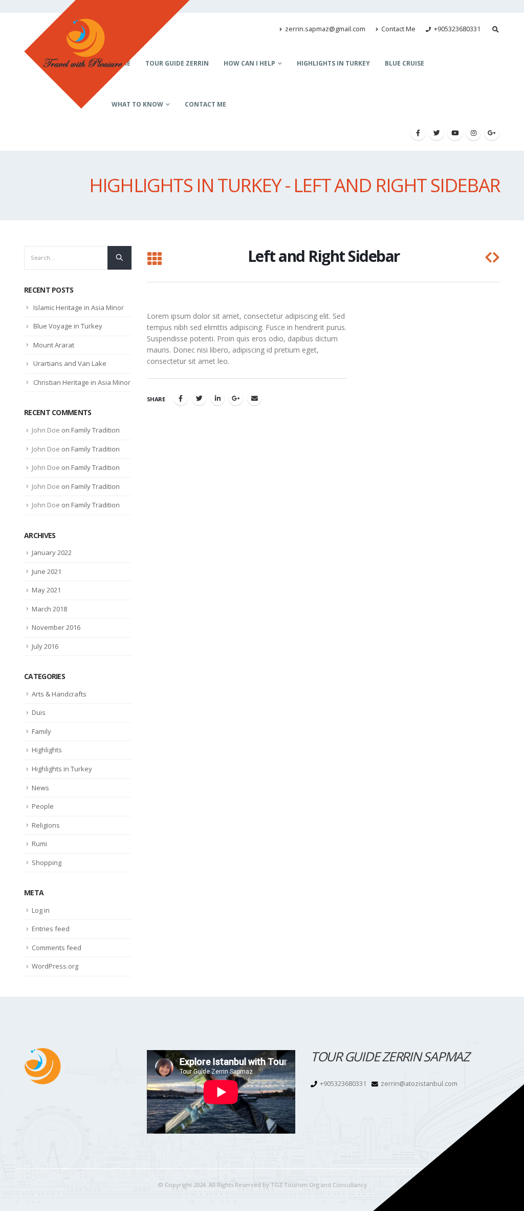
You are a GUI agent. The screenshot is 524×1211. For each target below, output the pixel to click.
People (43, 806)
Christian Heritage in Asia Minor (81, 382)
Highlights (47, 749)
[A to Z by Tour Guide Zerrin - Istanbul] (107, 54)
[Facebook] (418, 132)
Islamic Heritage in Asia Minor (78, 307)
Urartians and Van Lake (69, 363)
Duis (39, 712)
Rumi (39, 843)
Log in (41, 910)
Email (254, 398)
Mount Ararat (53, 345)
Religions (46, 825)
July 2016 (45, 646)
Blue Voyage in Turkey (67, 326)
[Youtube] (455, 132)
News (40, 787)
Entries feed (51, 928)
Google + (236, 398)
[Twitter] (436, 132)
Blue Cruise (404, 63)
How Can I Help (249, 63)
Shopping (46, 862)
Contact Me (398, 29)
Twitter (199, 398)
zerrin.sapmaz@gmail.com (325, 29)
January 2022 (52, 552)
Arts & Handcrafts (59, 694)
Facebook (180, 398)
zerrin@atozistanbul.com (419, 1083)
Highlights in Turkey (333, 63)
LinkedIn (217, 398)
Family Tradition (95, 430)
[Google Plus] (491, 132)
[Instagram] (473, 132)
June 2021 (46, 571)
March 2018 (49, 608)
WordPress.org (55, 966)
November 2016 (56, 627)
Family (41, 731)
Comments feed (56, 947)
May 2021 (46, 589)
